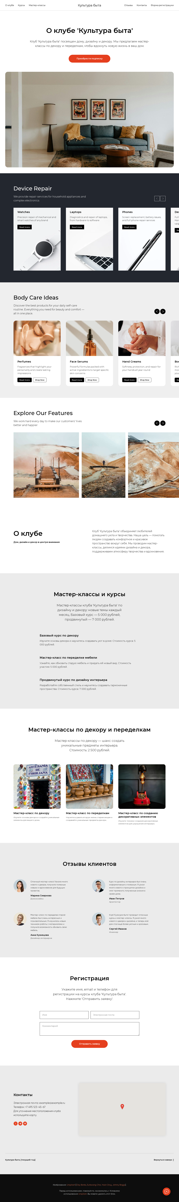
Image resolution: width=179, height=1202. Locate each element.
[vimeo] (25, 1124)
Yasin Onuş (107, 1185)
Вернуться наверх (163, 1160)
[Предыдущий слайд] (157, 198)
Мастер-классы (37, 5)
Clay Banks (81, 1185)
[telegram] (20, 1124)
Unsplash (71, 1185)
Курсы (21, 5)
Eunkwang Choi (94, 1185)
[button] (122, 1107)
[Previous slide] (157, 423)
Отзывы (128, 5)
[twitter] (16, 1124)
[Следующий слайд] (163, 198)
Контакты (142, 5)
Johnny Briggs (119, 1185)
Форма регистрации (162, 5)
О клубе (9, 5)
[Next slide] (163, 423)
